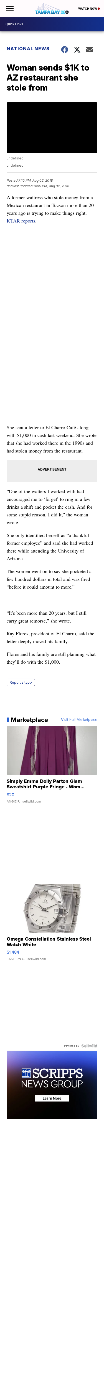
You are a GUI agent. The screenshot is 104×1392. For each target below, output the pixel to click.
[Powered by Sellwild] (89, 1046)
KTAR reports (21, 220)
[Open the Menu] (9, 8)
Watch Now (88, 8)
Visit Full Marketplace (79, 720)
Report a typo (21, 682)
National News (28, 48)
